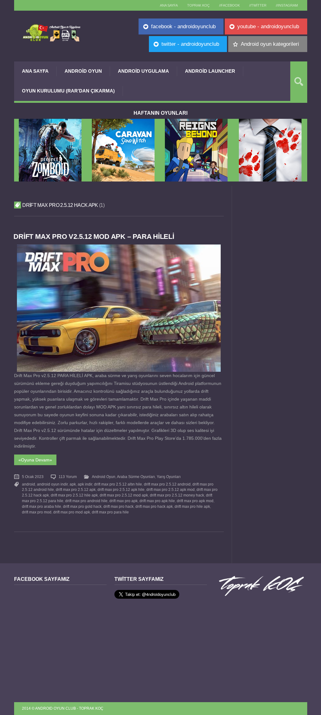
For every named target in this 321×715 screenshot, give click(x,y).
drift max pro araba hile (41, 506)
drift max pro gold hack (82, 506)
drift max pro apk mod (195, 501)
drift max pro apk (123, 501)
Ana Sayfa (35, 71)
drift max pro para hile (110, 512)
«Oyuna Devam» (35, 459)
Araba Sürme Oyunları (136, 477)
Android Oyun (83, 71)
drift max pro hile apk (192, 506)
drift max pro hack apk (154, 506)
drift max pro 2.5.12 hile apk (74, 495)
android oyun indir (52, 484)
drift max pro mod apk (71, 512)
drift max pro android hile (86, 501)
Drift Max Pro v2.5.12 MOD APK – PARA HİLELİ (93, 236)
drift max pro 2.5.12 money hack (177, 495)
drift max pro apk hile (157, 501)
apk (73, 484)
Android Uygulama (143, 71)
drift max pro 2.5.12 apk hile (121, 489)
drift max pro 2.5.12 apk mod (170, 489)
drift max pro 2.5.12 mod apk (124, 495)
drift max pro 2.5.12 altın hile (118, 484)
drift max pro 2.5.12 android (167, 484)
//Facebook (229, 5)
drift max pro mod (36, 512)
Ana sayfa (169, 5)
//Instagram (287, 5)
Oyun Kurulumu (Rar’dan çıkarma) (68, 90)
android (28, 484)
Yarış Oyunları (169, 477)
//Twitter (257, 5)
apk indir (85, 484)
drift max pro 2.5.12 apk (76, 489)
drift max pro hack (118, 506)
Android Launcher (210, 71)
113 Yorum (68, 477)
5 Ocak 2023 (33, 477)
